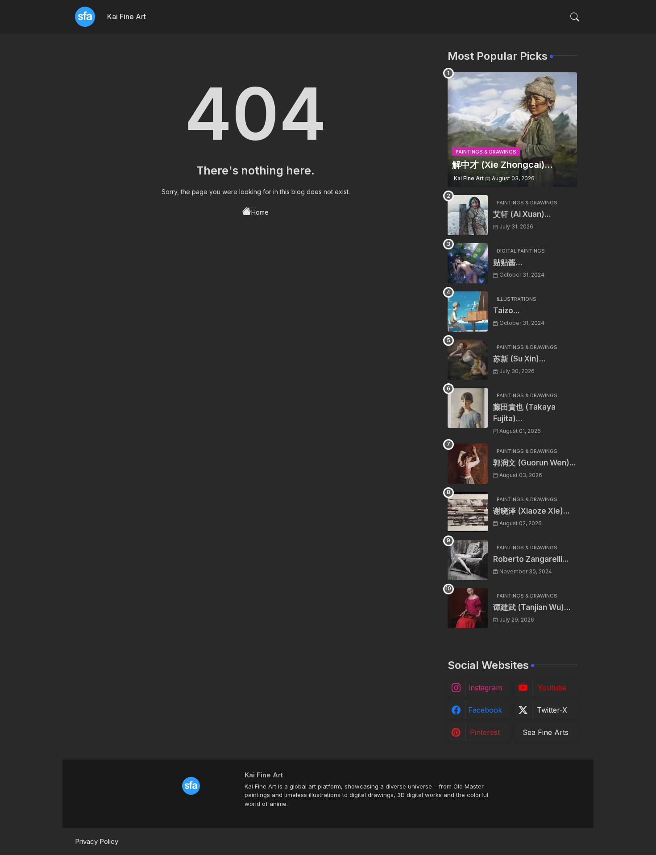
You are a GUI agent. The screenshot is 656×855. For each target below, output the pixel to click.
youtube (552, 687)
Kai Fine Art (126, 16)
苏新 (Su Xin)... (519, 358)
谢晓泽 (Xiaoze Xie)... (531, 510)
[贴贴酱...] (468, 263)
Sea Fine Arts (546, 732)
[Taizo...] (468, 311)
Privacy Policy (96, 841)
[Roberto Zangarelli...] (468, 560)
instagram (485, 687)
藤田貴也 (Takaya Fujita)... (524, 413)
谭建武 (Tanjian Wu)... (532, 607)
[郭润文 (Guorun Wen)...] (468, 464)
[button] (575, 17)
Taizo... (506, 310)
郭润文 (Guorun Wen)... (534, 462)
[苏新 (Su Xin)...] (468, 360)
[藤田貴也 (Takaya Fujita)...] (468, 408)
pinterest (485, 732)
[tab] (126, 16)
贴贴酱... (508, 262)
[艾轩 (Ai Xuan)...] (468, 215)
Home (260, 212)
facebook (485, 710)
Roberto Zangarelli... (531, 559)
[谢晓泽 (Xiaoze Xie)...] (468, 512)
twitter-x (552, 710)
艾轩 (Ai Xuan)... (522, 214)
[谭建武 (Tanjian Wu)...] (468, 608)
